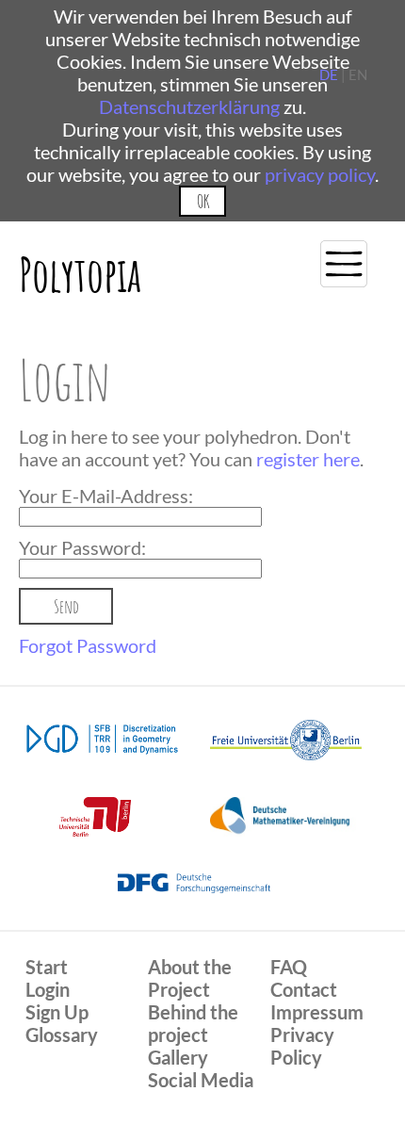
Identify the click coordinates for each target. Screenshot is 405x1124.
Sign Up (57, 1012)
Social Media (200, 1079)
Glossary (61, 1034)
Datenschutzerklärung (189, 106)
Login (47, 989)
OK (203, 201)
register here (308, 459)
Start (46, 966)
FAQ (288, 966)
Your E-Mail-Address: (106, 495)
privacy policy (320, 174)
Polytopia (80, 273)
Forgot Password (87, 645)
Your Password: (82, 547)
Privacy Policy (302, 1045)
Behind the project (193, 1023)
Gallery (178, 1057)
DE (328, 74)
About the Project (190, 978)
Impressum (317, 1012)
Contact (303, 989)
